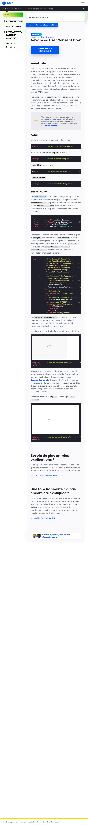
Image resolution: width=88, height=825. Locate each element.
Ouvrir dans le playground (45, 49)
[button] (83, 3)
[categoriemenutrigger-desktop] (42, 25)
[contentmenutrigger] (56, 16)
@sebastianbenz (49, 537)
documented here (39, 380)
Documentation (37, 37)
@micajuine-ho (59, 534)
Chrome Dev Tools (51, 126)
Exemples (50, 37)
